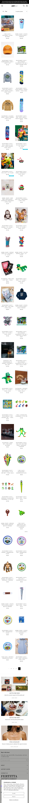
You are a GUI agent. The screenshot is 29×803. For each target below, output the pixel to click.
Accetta (13, 793)
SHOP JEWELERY (14, 746)
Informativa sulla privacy (14, 790)
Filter (6, 11)
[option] (14, 2)
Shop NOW (14, 722)
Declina (13, 796)
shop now (14, 697)
